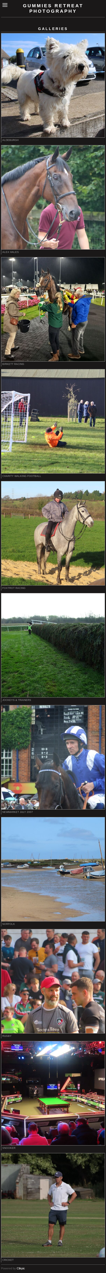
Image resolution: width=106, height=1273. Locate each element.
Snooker (8, 1148)
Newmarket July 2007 (17, 812)
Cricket (8, 1260)
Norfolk (8, 924)
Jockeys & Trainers (16, 700)
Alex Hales (10, 252)
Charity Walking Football (21, 476)
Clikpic (21, 1268)
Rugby (7, 1036)
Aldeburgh (10, 140)
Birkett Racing (13, 364)
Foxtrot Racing (13, 588)
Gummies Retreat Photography (53, 8)
